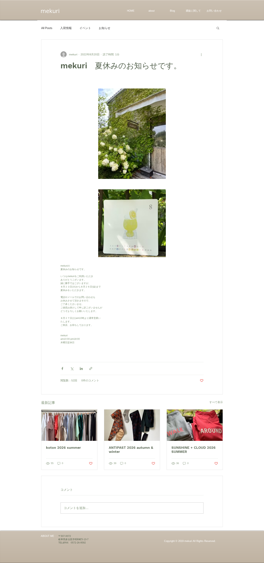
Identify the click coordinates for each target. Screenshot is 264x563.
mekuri (50, 11)
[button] (218, 27)
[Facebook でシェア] (62, 368)
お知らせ (104, 28)
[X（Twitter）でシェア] (72, 368)
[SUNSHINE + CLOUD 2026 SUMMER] (195, 425)
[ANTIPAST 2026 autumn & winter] (132, 425)
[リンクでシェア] (91, 368)
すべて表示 (216, 402)
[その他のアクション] (201, 54)
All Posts (46, 28)
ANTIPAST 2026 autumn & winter (131, 449)
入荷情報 (66, 28)
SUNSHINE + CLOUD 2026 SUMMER (193, 449)
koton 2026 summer (63, 447)
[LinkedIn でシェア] (81, 368)
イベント (85, 28)
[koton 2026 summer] (69, 425)
